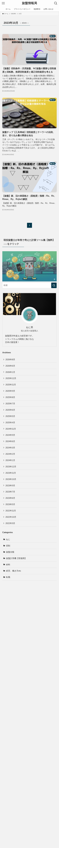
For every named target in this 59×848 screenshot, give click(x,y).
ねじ (8, 539)
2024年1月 (10, 460)
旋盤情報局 (29, 3)
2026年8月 (10, 359)
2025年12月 (10, 378)
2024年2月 (10, 454)
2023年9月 (10, 485)
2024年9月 (10, 435)
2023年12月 (10, 466)
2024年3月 (10, 447)
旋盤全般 (10, 552)
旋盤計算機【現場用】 (16, 558)
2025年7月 (10, 403)
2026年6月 (10, 366)
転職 (8, 577)
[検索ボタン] (55, 3)
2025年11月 (10, 384)
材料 (8, 564)
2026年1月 (10, 372)
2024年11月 (10, 429)
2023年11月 (10, 473)
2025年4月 (10, 422)
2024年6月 (10, 441)
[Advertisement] (29, 707)
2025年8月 (10, 397)
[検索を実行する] (54, 285)
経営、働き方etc (13, 571)
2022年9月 (10, 523)
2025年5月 (10, 416)
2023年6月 (10, 498)
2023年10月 (10, 479)
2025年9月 (10, 391)
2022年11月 (10, 510)
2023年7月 (10, 492)
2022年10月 (10, 517)
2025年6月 (10, 410)
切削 (8, 545)
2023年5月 (10, 504)
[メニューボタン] (3, 3)
